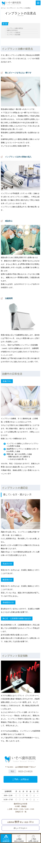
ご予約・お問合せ (20, 779)
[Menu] (38, 3)
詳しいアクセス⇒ (20, 828)
